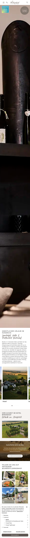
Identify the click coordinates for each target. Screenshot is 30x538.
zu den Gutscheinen (15, 456)
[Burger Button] (24, 10)
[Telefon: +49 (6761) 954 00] (7, 2)
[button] (27, 2)
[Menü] (3, 2)
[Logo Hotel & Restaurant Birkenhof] (15, 2)
